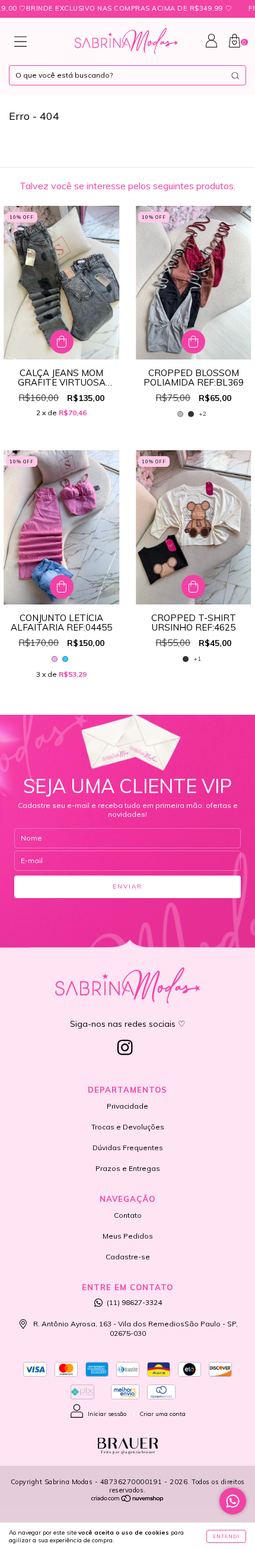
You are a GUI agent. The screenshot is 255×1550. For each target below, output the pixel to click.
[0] (234, 44)
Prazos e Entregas (127, 1168)
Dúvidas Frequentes (128, 1147)
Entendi (226, 1536)
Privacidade (127, 1106)
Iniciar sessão (107, 1414)
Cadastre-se (128, 1256)
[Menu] (20, 44)
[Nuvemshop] (128, 1499)
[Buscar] (235, 75)
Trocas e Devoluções (127, 1126)
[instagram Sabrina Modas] (125, 1047)
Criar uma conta (162, 1414)
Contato (128, 1215)
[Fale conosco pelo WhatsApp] (232, 1501)
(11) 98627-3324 (134, 1302)
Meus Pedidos (128, 1235)
